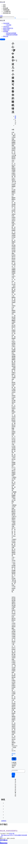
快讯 (4, 6)
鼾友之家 (11, 833)
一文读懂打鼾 (7, 11)
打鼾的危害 (6, 23)
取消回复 (13, 774)
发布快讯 (3, 39)
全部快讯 (3, 820)
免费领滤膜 (6, 9)
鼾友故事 (5, 8)
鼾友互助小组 (7, 13)
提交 (13, 776)
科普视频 (5, 31)
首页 (4, 5)
